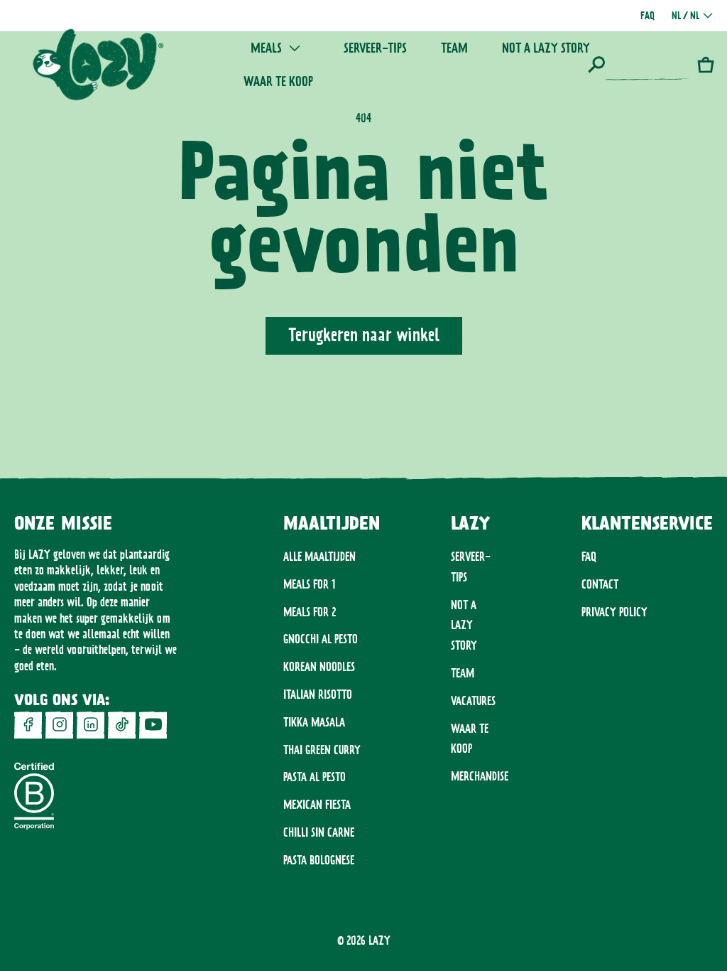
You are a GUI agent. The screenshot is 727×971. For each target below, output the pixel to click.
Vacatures (473, 701)
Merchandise (479, 776)
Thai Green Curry (322, 750)
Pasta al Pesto (314, 777)
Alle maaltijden (319, 556)
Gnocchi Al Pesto (320, 639)
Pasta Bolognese (318, 860)
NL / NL (685, 15)
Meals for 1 (309, 584)
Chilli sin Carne (318, 832)
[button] (639, 64)
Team (462, 673)
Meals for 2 (309, 612)
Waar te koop (469, 738)
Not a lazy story (464, 625)
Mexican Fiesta (317, 805)
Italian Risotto (317, 694)
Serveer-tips (471, 566)
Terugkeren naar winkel (363, 334)
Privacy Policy (614, 612)
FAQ (588, 556)
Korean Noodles (319, 667)
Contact (599, 584)
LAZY (379, 940)
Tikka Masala (314, 722)
